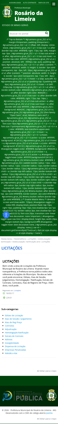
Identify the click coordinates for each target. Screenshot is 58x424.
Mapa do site (43, 3)
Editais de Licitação (14, 315)
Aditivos (8, 339)
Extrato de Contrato (14, 336)
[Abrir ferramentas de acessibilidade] (6, 215)
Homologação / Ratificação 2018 (26, 242)
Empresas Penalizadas (15, 349)
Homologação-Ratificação (16, 332)
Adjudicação (10, 329)
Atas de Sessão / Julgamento (18, 318)
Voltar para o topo (47, 371)
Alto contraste (29, 3)
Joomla (49, 413)
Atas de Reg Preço (13, 322)
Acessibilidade (15, 3)
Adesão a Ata (11, 353)
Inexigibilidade (12, 343)
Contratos (9, 325)
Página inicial (6, 239)
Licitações (17, 290)
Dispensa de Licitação (15, 346)
